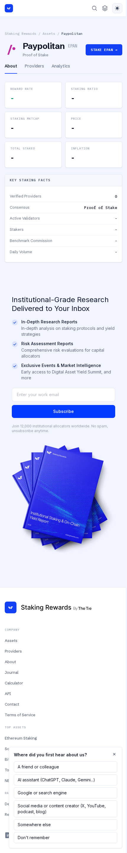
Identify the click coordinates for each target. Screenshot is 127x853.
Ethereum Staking (21, 738)
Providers (13, 651)
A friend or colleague (38, 766)
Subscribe (63, 411)
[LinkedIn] (8, 835)
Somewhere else (34, 824)
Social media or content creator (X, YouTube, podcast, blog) (62, 808)
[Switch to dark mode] (117, 8)
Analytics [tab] (61, 66)
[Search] (94, 8)
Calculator (14, 683)
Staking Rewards (20, 33)
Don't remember (34, 837)
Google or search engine (42, 792)
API (8, 693)
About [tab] (11, 66)
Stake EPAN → (104, 49)
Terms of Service (20, 714)
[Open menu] (105, 8)
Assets (49, 33)
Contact (12, 704)
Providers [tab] (34, 66)
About (10, 661)
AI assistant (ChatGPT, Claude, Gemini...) (56, 779)
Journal (11, 672)
